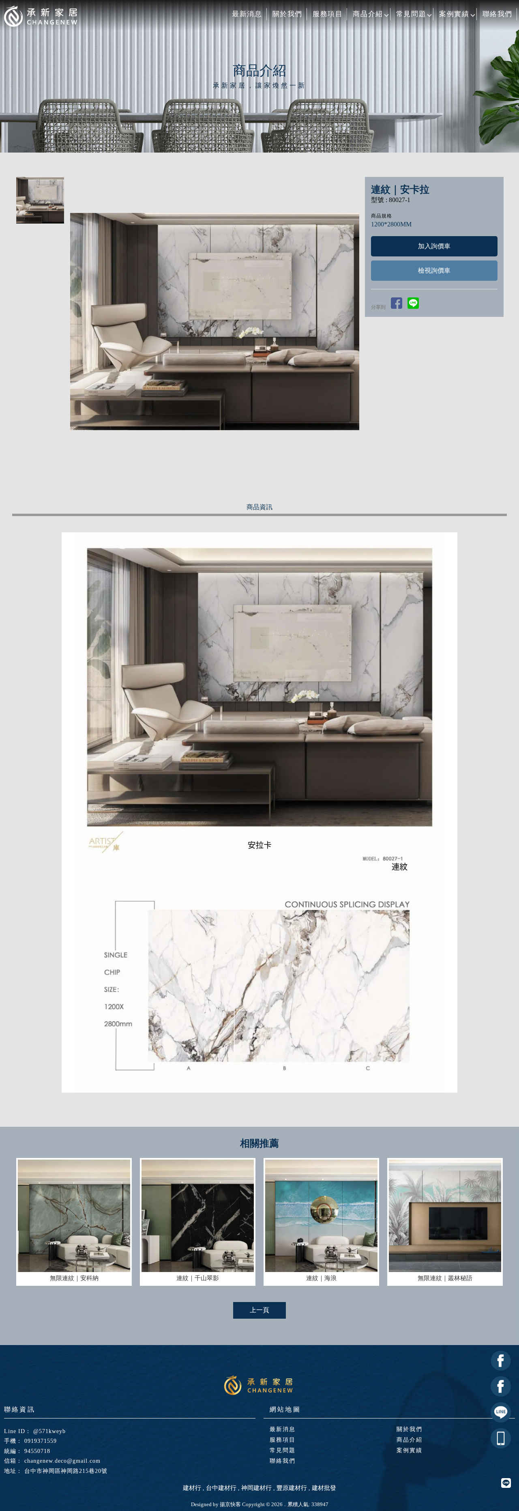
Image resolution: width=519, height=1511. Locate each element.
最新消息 (247, 14)
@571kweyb (49, 1431)
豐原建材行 (292, 1488)
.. (285, 1504)
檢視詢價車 (434, 270)
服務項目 (328, 14)
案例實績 (454, 14)
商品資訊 (259, 507)
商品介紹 (368, 14)
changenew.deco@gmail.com (62, 1461)
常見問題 (411, 14)
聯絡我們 (498, 14)
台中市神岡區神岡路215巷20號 (65, 1471)
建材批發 (324, 1488)
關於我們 (287, 14)
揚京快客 (230, 1504)
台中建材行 (221, 1488)
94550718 (37, 1451)
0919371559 (40, 1441)
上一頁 (259, 1310)
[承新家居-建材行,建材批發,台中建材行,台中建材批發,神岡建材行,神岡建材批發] (40, 17)
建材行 (192, 1488)
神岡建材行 (256, 1488)
